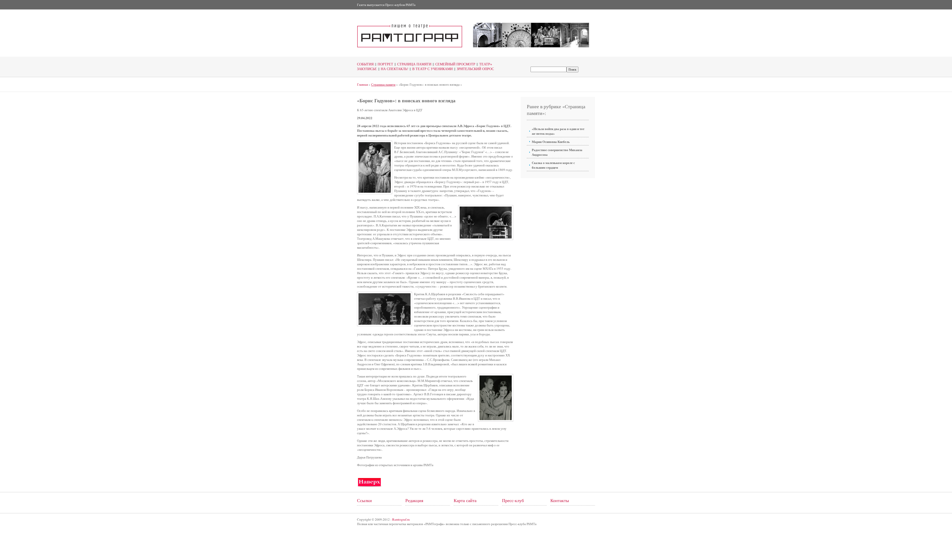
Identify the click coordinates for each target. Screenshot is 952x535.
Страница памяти (412, 64)
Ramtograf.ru (401, 519)
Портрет (384, 64)
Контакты (559, 500)
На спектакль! (393, 68)
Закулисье (367, 68)
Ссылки (364, 500)
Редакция (414, 500)
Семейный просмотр (454, 64)
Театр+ (484, 64)
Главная (362, 84)
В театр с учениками (431, 68)
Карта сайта (465, 500)
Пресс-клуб (513, 500)
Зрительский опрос (474, 68)
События (365, 64)
